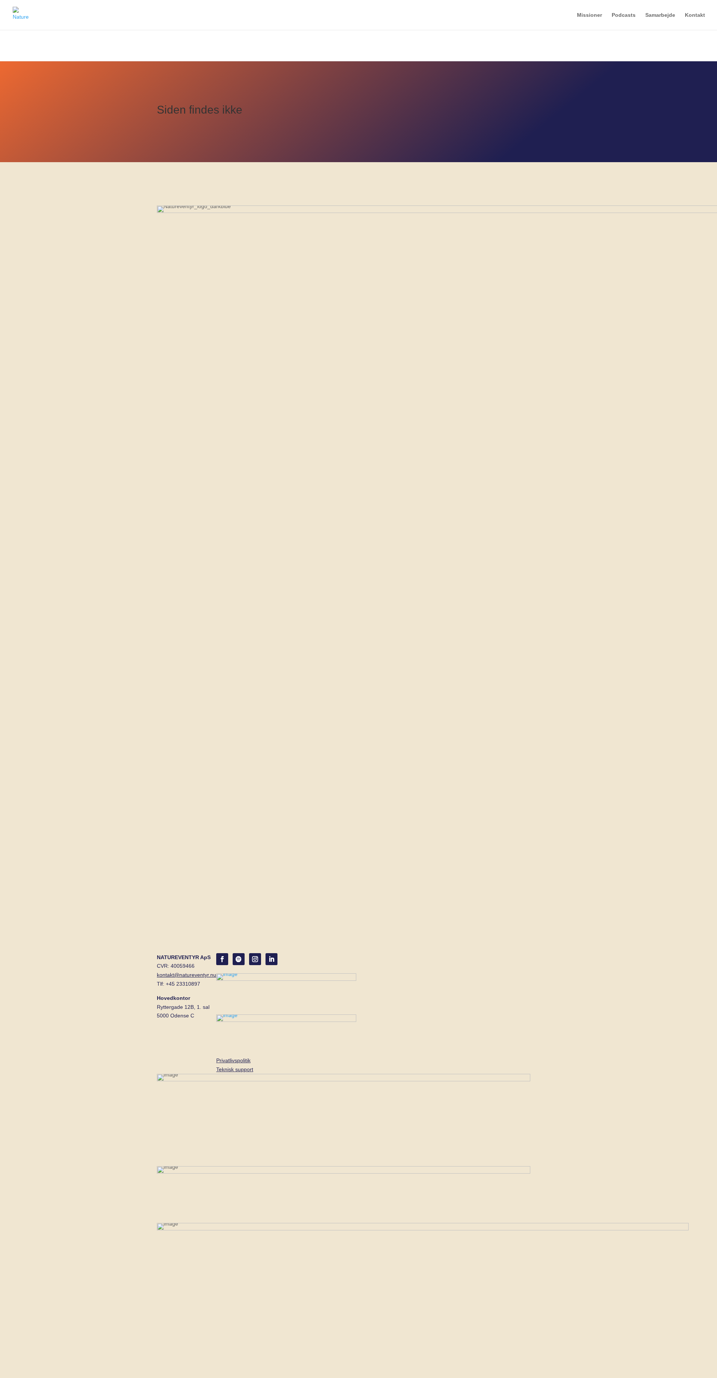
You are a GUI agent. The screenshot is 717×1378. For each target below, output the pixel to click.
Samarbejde (660, 15)
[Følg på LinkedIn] (271, 959)
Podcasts (624, 15)
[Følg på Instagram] (255, 959)
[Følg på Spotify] (239, 959)
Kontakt (695, 15)
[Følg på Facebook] (222, 959)
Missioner (589, 15)
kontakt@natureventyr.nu (186, 975)
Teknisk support (234, 1069)
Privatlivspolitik (233, 1060)
